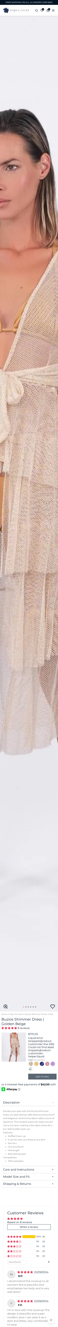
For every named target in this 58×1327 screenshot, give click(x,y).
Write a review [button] (29, 1227)
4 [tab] (31, 1008)
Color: (36, 1060)
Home (4, 1014)
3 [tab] (28, 1008)
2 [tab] (26, 1008)
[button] (9, 1028)
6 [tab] (36, 1008)
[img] (25, 1272)
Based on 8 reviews (19, 1222)
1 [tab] (24, 1008)
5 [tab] (33, 1008)
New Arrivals (16, 1014)
